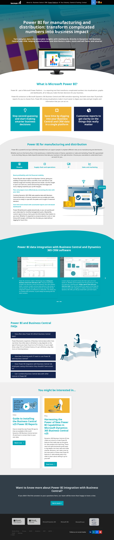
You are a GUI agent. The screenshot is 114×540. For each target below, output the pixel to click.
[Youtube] (100, 532)
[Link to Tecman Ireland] (99, 2)
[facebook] (97, 532)
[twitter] (93, 532)
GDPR (30, 531)
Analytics (37, 531)
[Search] (93, 2)
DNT (44, 531)
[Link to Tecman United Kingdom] (97, 2)
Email (13, 533)
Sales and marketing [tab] (89, 167)
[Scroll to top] (110, 529)
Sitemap (20, 533)
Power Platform (53, 2)
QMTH (50, 531)
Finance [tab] (19, 167)
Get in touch (56, 503)
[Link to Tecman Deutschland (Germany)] (101, 2)
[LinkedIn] (90, 532)
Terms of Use (15, 531)
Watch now (18, 443)
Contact (84, 2)
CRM (45, 2)
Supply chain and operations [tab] (44, 167)
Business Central (38, 2)
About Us (29, 2)
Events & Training (75, 2)
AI (59, 2)
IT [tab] (68, 167)
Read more (50, 464)
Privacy (24, 531)
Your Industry (65, 2)
